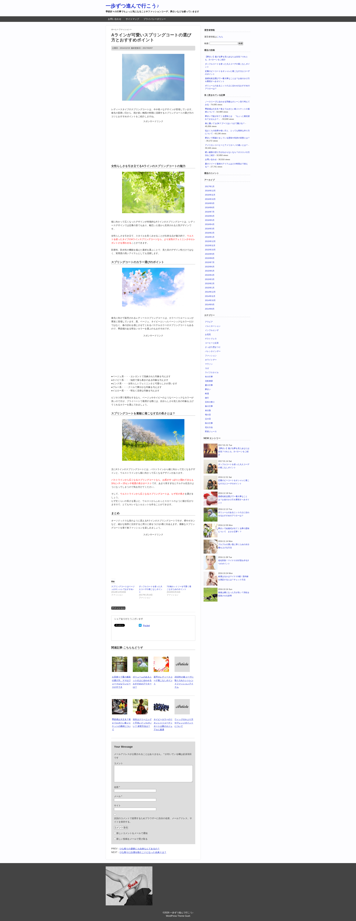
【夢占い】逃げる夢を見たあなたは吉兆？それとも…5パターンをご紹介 (233, 451)
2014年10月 (210, 300)
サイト (117, 805)
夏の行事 (209, 385)
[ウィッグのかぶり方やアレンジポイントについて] (182, 700)
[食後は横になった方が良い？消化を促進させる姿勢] (210, 595)
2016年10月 (210, 199)
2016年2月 (209, 233)
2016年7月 (209, 212)
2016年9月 (209, 203)
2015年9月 (209, 254)
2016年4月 (209, 224)
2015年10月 (210, 250)
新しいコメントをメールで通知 (132, 833)
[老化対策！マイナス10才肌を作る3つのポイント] (210, 563)
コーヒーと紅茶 (212, 343)
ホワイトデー (211, 360)
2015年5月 (209, 271)
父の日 (208, 419)
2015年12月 (210, 241)
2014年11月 (210, 296)
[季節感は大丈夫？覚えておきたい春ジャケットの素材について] (119, 700)
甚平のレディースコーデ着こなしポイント (163, 680)
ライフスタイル (212, 372)
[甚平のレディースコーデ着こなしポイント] (161, 658)
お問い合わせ (114, 19)
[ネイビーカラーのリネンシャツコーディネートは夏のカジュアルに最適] (161, 700)
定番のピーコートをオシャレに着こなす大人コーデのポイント (233, 482)
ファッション (118, 608)
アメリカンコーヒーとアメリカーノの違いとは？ (226, 145)
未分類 (208, 410)
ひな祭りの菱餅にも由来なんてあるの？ (140, 848)
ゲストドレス (211, 338)
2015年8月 (209, 258)
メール (118, 796)
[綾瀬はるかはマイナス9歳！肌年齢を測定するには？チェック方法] (210, 579)
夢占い (208, 389)
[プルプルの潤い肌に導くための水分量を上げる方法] (210, 547)
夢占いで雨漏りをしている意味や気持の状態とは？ (227, 138)
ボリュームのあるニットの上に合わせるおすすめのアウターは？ (233, 514)
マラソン (209, 364)
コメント (118, 763)
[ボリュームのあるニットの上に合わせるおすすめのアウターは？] (140, 658)
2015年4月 (209, 275)
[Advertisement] (153, 140)
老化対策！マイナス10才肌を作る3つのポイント (233, 562)
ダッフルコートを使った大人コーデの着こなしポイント (150, 589)
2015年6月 (209, 267)
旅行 (207, 398)
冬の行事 (209, 377)
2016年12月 (210, 190)
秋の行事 (209, 423)
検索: (206, 43)
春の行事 (209, 406)
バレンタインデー (213, 351)
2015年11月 (210, 245)
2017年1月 (209, 186)
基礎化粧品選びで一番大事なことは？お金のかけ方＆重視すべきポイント (233, 499)
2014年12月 (210, 292)
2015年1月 (209, 288)
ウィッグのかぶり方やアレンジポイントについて (184, 722)
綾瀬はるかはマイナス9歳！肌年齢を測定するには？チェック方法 (233, 578)
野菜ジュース (211, 431)
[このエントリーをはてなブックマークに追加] (140, 625)
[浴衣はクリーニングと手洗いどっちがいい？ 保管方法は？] (140, 700)
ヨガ (207, 368)
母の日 (208, 415)
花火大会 (209, 427)
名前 (117, 787)
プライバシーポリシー (155, 19)
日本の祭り (210, 402)
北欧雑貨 (209, 381)
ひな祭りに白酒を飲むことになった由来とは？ (143, 852)
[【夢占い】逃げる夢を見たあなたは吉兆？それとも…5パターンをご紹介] (210, 451)
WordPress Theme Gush (178, 916)
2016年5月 (209, 220)
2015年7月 (209, 262)
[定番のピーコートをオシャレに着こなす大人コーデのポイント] (210, 483)
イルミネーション (213, 326)
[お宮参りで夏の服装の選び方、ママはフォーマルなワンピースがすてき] (119, 658)
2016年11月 (210, 195)
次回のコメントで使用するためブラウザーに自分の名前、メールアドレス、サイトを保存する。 (153, 820)
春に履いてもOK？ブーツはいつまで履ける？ (225, 123)
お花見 (208, 334)
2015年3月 (209, 279)
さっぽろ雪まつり (213, 347)
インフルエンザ (212, 330)
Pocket (146, 625)
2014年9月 (209, 304)
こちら (220, 37)
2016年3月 (209, 229)
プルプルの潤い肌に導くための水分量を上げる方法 (233, 546)
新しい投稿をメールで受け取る (132, 839)
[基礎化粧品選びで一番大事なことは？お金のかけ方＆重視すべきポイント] (210, 499)
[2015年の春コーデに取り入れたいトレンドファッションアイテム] (182, 658)
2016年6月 (209, 216)
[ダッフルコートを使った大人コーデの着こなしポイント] (210, 467)
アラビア (209, 322)
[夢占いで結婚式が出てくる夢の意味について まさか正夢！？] (210, 531)
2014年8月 (209, 309)
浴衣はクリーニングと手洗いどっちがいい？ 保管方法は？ (142, 722)
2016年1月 (209, 237)
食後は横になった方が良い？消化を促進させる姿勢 (233, 594)
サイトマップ (132, 19)
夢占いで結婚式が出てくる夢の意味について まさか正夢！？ (233, 530)
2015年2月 (209, 283)
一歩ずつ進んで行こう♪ (132, 6)
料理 (207, 393)
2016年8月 (209, 207)
